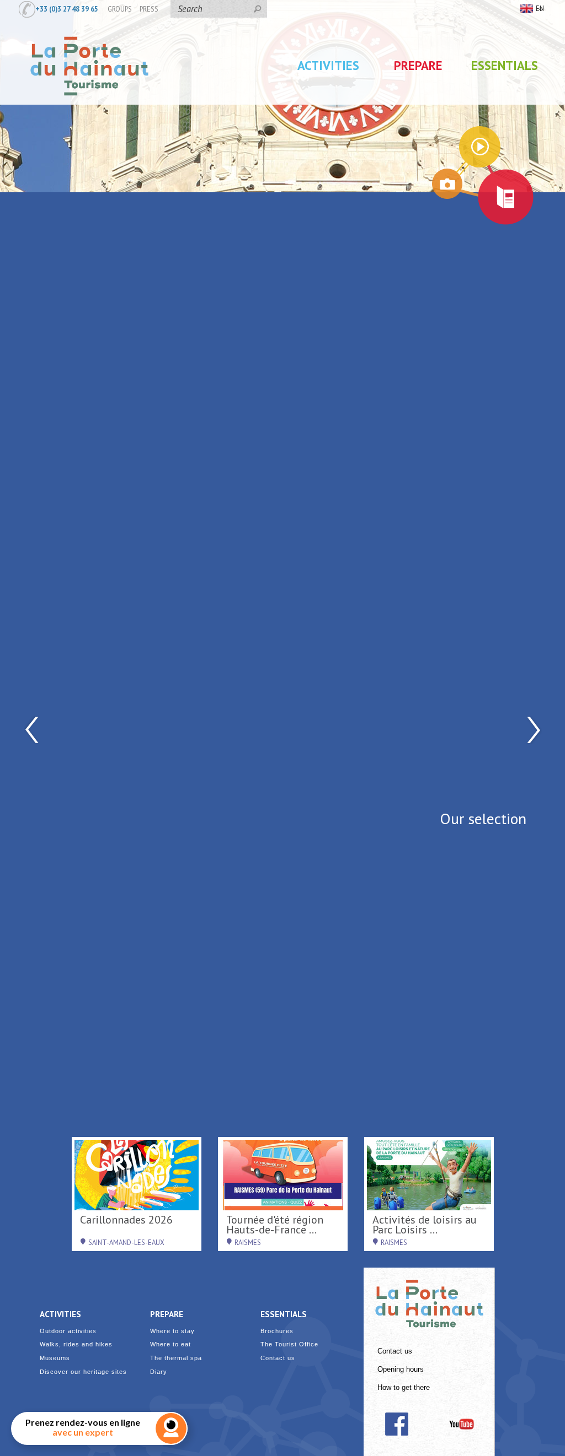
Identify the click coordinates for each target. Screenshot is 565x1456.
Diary (158, 1372)
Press (149, 8)
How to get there (403, 1388)
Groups (120, 8)
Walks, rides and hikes (76, 1344)
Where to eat (170, 1344)
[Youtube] (461, 1424)
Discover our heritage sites (83, 1372)
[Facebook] (396, 1424)
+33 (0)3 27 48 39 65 (66, 8)
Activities (328, 65)
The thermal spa (176, 1358)
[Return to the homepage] (89, 106)
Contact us (394, 1351)
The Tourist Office (289, 1344)
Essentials (504, 65)
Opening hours (400, 1369)
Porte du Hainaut (429, 1299)
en (540, 8)
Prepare (418, 65)
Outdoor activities (68, 1331)
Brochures (277, 1331)
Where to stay (172, 1331)
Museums (55, 1358)
